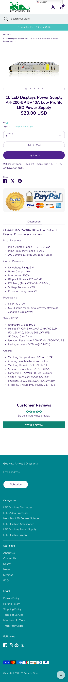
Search (7, 564)
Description (34, 221)
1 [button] (26, 89)
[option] (34, 27)
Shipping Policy (12, 609)
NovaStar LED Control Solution (21, 518)
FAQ (6, 580)
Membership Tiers (14, 620)
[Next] (63, 89)
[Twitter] (22, 645)
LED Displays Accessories (18, 524)
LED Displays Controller (17, 507)
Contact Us (9, 558)
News (6, 569)
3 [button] (34, 88)
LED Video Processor (15, 513)
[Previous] (4, 89)
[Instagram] (11, 645)
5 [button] (42, 88)
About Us (9, 553)
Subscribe (15, 484)
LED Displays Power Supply (20, 126)
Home (6, 34)
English (43, 2)
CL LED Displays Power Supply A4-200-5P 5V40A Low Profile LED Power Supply (32, 40)
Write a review (34, 425)
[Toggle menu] (5, 7)
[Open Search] (5, 18)
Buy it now (34, 155)
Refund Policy (11, 604)
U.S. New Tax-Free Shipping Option (34, 27)
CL (7, 122)
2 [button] (30, 88)
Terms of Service (13, 615)
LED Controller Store (29, 673)
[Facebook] (5, 645)
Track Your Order (13, 626)
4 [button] (38, 88)
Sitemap (8, 575)
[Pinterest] (16, 645)
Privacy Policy (11, 598)
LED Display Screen (15, 535)
